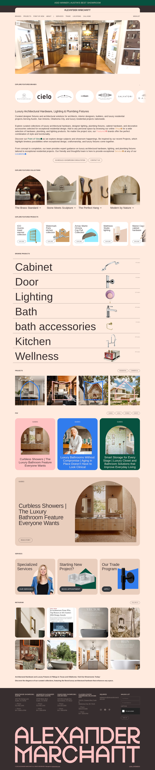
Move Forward (140, 96)
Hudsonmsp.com (56, 766)
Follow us (135, 602)
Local (119, 413)
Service (118, 151)
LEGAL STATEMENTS (134, 766)
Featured (100, 131)
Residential (122, 370)
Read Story (25, 540)
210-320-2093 (61, 705)
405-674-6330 (83, 709)
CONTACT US (95, 160)
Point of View (34, 139)
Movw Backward (15, 96)
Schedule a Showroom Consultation (70, 160)
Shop (117, 128)
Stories (127, 413)
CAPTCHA (124, 706)
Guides (111, 413)
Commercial (134, 370)
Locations (19, 154)
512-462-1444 (19, 705)
